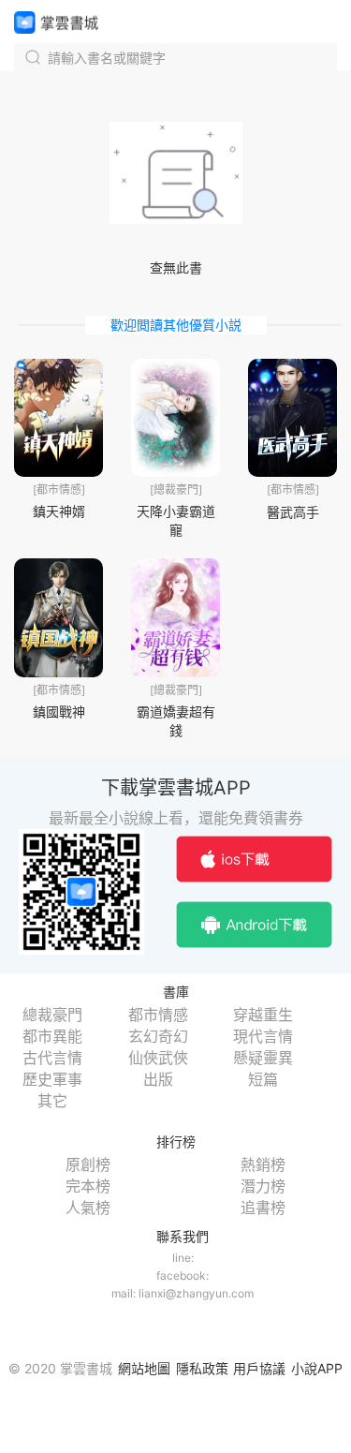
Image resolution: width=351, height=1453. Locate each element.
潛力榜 (263, 1186)
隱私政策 (202, 1368)
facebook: (182, 1275)
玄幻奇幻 (158, 1036)
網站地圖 (144, 1368)
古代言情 (52, 1057)
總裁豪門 (52, 1014)
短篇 (263, 1079)
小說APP (317, 1368)
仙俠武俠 (158, 1057)
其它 (52, 1100)
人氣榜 (88, 1207)
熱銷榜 (263, 1164)
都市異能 (52, 1036)
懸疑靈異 (263, 1057)
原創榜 (88, 1164)
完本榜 (88, 1186)
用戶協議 (259, 1368)
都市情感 (158, 1014)
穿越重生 (263, 1014)
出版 (158, 1079)
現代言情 (263, 1036)
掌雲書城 (56, 22)
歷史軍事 (52, 1079)
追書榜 (263, 1207)
